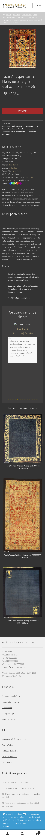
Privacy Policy (7, 745)
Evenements (7, 707)
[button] (8, 399)
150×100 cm (29, 177)
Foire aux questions (9, 756)
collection (16, 15)
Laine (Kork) (16, 171)
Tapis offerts (7, 762)
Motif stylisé (12, 168)
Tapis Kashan (21, 17)
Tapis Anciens (27, 15)
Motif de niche (14, 165)
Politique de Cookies (10, 751)
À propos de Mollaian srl (11, 696)
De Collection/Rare (18, 132)
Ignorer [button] (6, 826)
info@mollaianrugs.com (17, 667)
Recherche (22, 834)
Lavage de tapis (8, 713)
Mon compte (7, 834)
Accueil (8, 15)
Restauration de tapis (10, 702)
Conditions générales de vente (14, 739)
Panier (34, 832)
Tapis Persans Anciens (26, 129)
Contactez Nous (8, 719)
